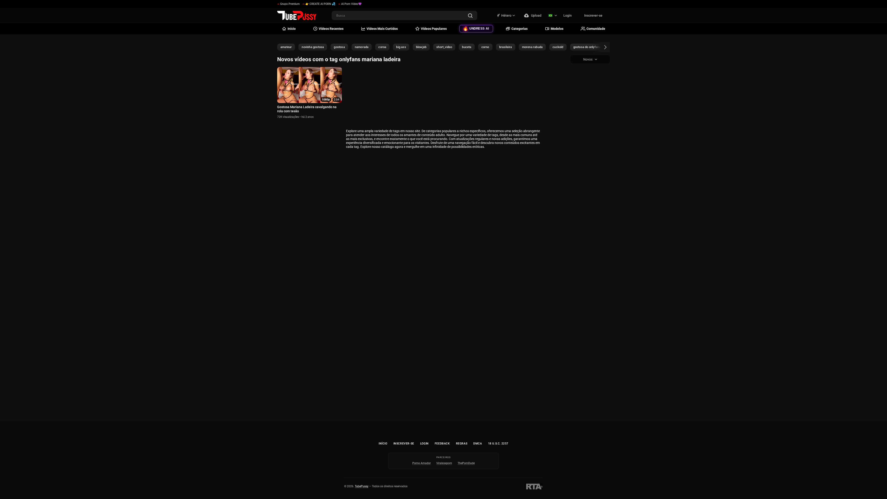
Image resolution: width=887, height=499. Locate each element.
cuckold (558, 47)
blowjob (421, 47)
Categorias (519, 28)
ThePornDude (466, 463)
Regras (462, 443)
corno (485, 47)
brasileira (505, 47)
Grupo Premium (290, 4)
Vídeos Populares (434, 28)
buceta (466, 47)
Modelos (557, 28)
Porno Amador (421, 463)
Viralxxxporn (444, 463)
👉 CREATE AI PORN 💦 (320, 4)
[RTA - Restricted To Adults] (534, 486)
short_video (444, 47)
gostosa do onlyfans (587, 47)
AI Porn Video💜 (351, 4)
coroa (382, 47)
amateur (286, 47)
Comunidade (595, 28)
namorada (362, 47)
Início (383, 443)
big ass (401, 47)
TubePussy (361, 486)
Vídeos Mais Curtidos (382, 28)
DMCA (477, 443)
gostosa (339, 47)
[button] (601, 47)
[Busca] (470, 16)
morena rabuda (532, 47)
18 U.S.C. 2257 (498, 443)
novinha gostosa (313, 47)
